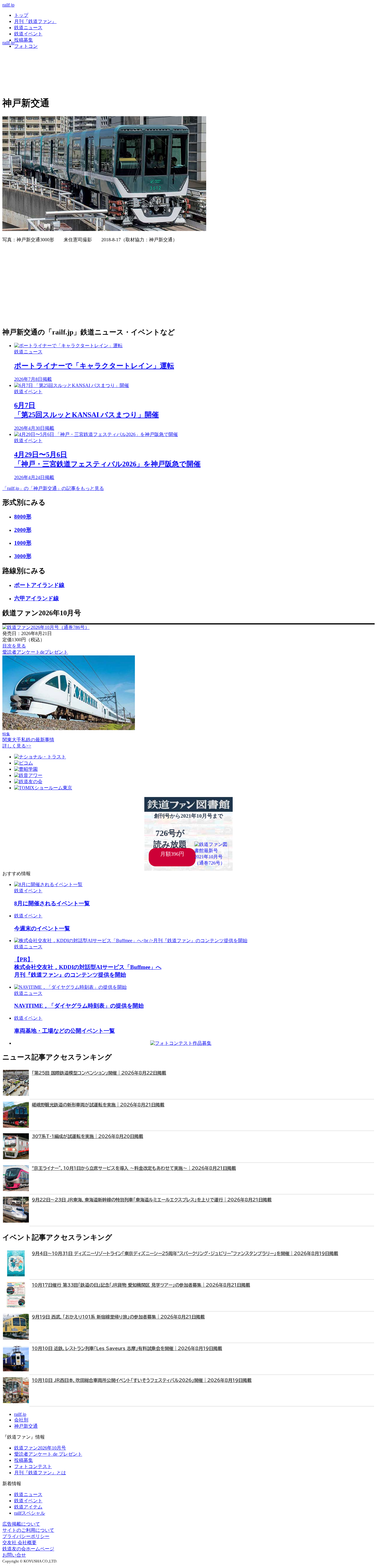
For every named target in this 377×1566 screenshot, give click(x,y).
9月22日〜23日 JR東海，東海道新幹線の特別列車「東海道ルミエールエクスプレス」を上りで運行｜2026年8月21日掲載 (152, 1200)
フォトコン (26, 46)
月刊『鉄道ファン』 (35, 21)
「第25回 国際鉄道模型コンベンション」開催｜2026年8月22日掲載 (99, 1073)
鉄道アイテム (28, 1506)
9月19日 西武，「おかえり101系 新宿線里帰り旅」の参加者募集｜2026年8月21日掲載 (118, 1317)
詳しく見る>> (16, 745)
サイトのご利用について (28, 1530)
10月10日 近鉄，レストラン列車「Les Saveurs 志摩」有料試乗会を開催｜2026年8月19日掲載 (127, 1348)
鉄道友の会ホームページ (28, 1548)
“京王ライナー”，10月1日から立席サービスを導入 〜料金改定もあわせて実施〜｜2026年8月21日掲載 (134, 1168)
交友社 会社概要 (19, 1542)
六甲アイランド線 (36, 598)
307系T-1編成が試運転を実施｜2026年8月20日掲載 (87, 1136)
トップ (21, 15)
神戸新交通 (26, 1426)
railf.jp (8, 4)
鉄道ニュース (28, 27)
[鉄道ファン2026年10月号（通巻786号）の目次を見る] (46, 627)
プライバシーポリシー (25, 1536)
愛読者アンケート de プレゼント (48, 1454)
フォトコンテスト (33, 1466)
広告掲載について (21, 1523)
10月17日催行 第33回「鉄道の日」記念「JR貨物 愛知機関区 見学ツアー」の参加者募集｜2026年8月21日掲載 (141, 1285)
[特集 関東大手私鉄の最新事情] (68, 728)
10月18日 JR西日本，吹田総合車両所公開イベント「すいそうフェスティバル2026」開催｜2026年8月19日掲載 (142, 1380)
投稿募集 (23, 39)
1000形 (23, 543)
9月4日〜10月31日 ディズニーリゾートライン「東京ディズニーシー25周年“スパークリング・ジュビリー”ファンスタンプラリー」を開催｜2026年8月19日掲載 (185, 1253)
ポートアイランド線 (39, 585)
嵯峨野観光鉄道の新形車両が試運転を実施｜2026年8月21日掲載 (98, 1105)
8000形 (23, 517)
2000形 (23, 530)
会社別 (21, 1419)
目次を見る (14, 645)
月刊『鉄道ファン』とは (40, 1472)
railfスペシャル (29, 1513)
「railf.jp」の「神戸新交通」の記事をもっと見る (53, 488)
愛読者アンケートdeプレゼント (35, 652)
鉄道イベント (28, 33)
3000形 (23, 556)
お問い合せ (14, 1554)
